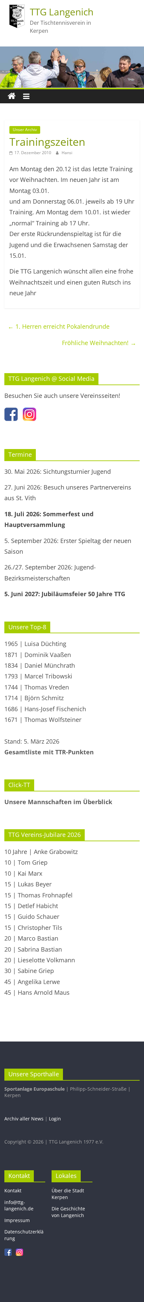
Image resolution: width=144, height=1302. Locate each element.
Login (55, 1118)
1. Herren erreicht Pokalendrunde (59, 326)
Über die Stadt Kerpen (68, 1193)
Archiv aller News (24, 1118)
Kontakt (12, 1190)
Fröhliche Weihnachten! (99, 343)
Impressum (17, 1220)
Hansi (67, 152)
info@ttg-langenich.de (18, 1205)
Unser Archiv (25, 129)
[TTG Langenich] (11, 96)
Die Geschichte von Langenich (68, 1211)
